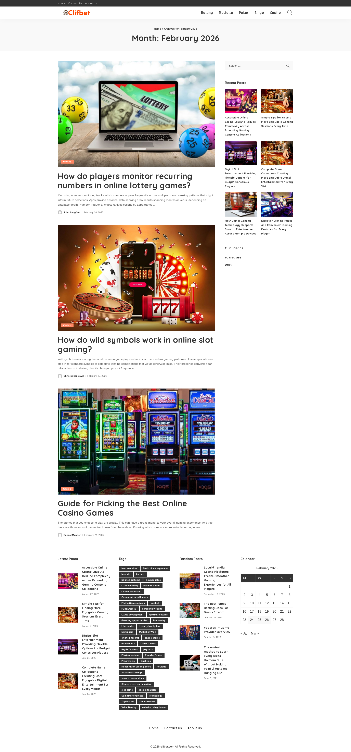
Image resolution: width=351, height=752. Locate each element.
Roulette (161, 666)
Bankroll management (155, 568)
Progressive (128, 661)
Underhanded (147, 701)
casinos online (151, 585)
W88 (228, 265)
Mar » (255, 633)
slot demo (127, 690)
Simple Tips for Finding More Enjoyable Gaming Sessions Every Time (277, 122)
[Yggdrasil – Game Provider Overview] (190, 632)
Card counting (129, 585)
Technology (155, 695)
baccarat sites (129, 568)
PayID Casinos (129, 649)
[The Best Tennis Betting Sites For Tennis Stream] (190, 610)
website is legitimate (154, 707)
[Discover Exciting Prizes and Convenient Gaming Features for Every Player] (277, 204)
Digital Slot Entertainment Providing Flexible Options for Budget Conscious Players (241, 177)
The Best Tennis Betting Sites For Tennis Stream (216, 608)
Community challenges (134, 597)
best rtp (125, 574)
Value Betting (128, 707)
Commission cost (131, 591)
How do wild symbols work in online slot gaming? (135, 344)
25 (259, 620)
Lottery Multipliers (150, 626)
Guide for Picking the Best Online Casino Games (122, 508)
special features (148, 690)
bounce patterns (130, 580)
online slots (128, 643)
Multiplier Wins (147, 632)
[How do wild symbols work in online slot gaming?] (136, 278)
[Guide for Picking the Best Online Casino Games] (136, 441)
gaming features (158, 614)
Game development (132, 614)
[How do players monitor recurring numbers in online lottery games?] (136, 114)
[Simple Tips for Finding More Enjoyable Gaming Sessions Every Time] (277, 101)
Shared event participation (136, 684)
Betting (67, 161)
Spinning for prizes (132, 695)
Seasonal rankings (131, 672)
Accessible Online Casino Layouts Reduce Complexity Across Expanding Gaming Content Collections (240, 126)
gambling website (152, 609)
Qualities (146, 661)
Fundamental (128, 609)
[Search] (290, 13)
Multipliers (127, 632)
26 (267, 620)
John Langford (72, 212)
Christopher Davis (74, 376)
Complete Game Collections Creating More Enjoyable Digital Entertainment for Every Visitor (277, 177)
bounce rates (153, 580)
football (155, 603)
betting (140, 574)
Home (157, 28)
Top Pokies (127, 701)
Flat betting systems (133, 603)
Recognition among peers (136, 666)
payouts (148, 649)
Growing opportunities (134, 620)
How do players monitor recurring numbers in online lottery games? (125, 180)
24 (252, 620)
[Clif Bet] (76, 13)
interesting (159, 620)
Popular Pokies (153, 655)
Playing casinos (130, 655)
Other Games (148, 643)
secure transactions (132, 678)
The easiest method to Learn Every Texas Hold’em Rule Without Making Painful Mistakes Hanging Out (216, 660)
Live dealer (127, 626)
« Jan (244, 633)
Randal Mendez (72, 535)
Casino (67, 325)
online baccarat (130, 638)
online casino (152, 638)
